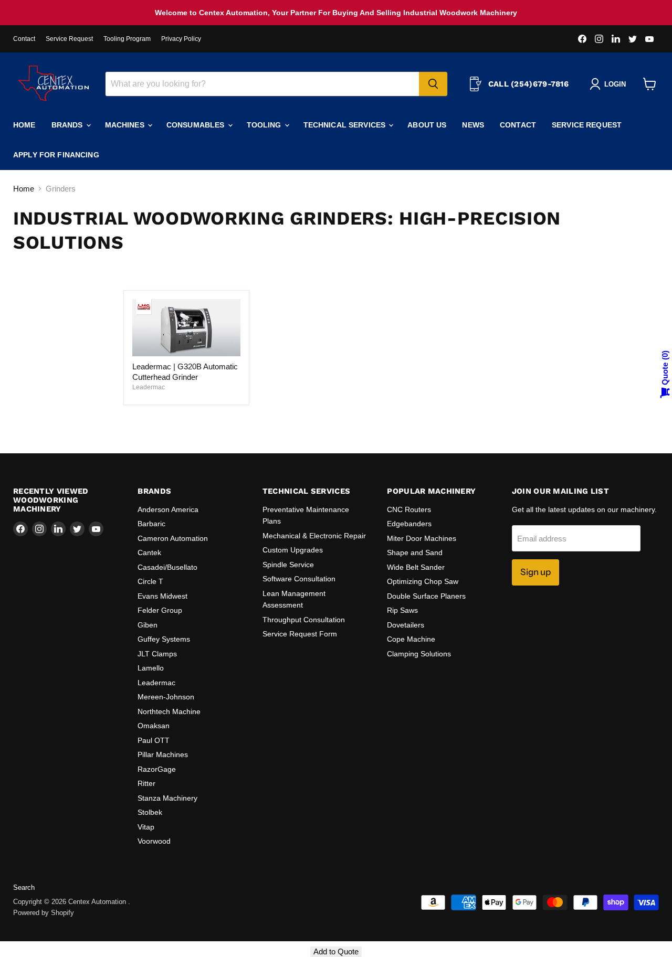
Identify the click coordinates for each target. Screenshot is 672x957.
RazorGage (157, 769)
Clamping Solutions (419, 654)
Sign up (535, 572)
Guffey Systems (164, 639)
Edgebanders (409, 523)
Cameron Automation (173, 538)
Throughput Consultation (303, 619)
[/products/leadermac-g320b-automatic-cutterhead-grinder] (186, 327)
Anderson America (168, 509)
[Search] (433, 84)
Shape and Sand (415, 552)
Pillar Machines (163, 754)
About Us (426, 125)
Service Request (69, 38)
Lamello (151, 668)
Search (24, 887)
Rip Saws (402, 610)
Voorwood (154, 841)
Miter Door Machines (421, 538)
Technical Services (345, 125)
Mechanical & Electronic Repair (314, 535)
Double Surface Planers (426, 596)
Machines (125, 125)
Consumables (196, 125)
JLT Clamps (157, 654)
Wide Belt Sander (416, 567)
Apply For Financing (56, 155)
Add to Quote (336, 951)
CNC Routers (409, 509)
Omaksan (154, 725)
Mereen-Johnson (166, 697)
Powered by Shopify (43, 913)
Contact (24, 38)
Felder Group (160, 610)
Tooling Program (127, 38)
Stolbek (150, 812)
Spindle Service (288, 564)
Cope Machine (411, 639)
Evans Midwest (162, 596)
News (473, 125)
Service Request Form (299, 634)
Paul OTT (154, 740)
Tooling (265, 125)
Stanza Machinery (167, 798)
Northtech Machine (169, 711)
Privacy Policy (181, 38)
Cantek (149, 552)
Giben (148, 625)
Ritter (146, 783)
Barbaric (151, 523)
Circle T (150, 581)
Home (24, 125)
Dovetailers (405, 625)
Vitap (146, 827)
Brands (68, 125)
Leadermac (148, 387)
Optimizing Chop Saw (422, 581)
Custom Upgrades (292, 550)
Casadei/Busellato (167, 567)
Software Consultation (298, 579)
